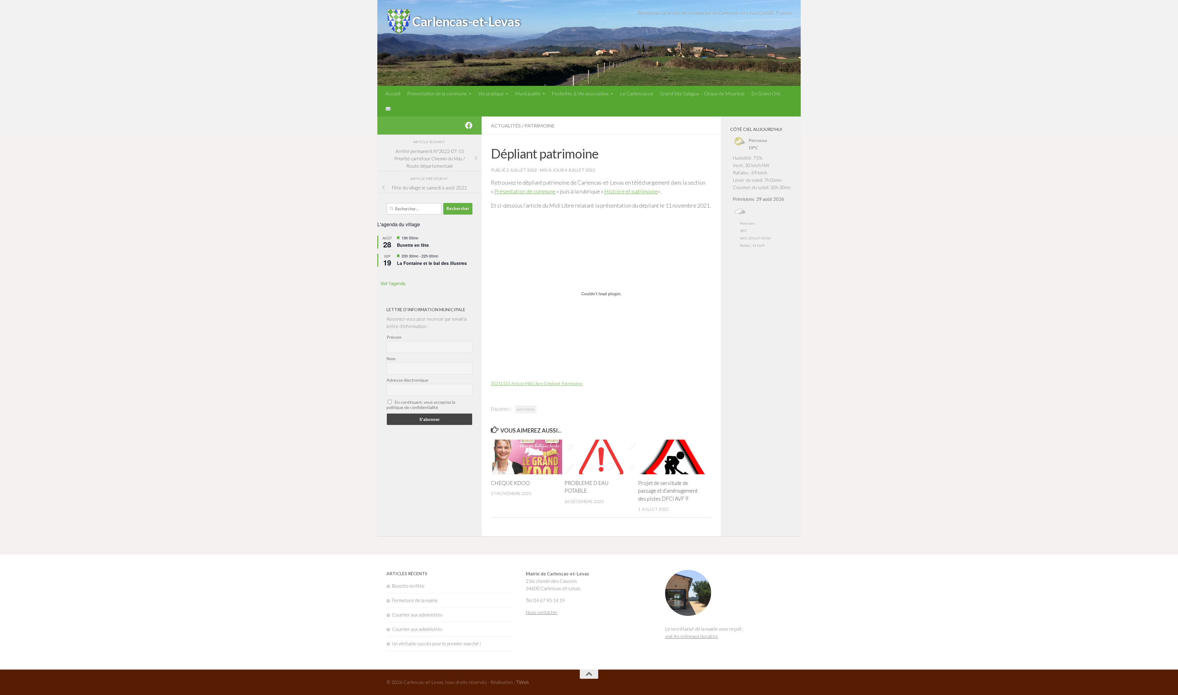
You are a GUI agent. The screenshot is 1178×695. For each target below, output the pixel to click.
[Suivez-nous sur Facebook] (468, 125)
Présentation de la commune (437, 93)
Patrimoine (540, 125)
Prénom (394, 337)
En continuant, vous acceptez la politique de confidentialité (421, 404)
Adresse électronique (407, 380)
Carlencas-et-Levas (466, 21)
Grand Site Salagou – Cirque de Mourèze (702, 93)
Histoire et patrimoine (631, 191)
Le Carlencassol (636, 93)
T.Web (522, 682)
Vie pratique (491, 93)
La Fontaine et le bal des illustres (432, 263)
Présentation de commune (525, 191)
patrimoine (525, 409)
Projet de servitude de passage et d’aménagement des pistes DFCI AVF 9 (668, 491)
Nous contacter (541, 612)
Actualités (506, 125)
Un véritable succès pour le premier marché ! (436, 643)
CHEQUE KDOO (510, 483)
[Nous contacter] (388, 108)
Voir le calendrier (429, 280)
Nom (391, 358)
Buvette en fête (413, 245)
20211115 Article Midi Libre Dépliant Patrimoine (536, 383)
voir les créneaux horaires (691, 636)
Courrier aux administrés (417, 614)
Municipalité (528, 93)
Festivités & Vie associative (580, 93)
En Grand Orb (765, 93)
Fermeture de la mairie (415, 600)
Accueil (392, 93)
